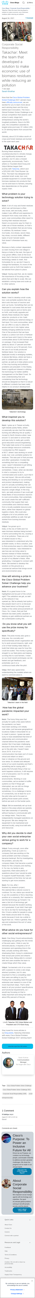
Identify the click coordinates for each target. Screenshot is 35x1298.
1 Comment (29, 18)
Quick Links (9, 1220)
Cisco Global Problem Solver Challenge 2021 (17, 1089)
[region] (17, 1288)
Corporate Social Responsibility (19, 8)
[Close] (32, 1281)
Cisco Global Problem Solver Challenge (19, 1085)
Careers (7, 1232)
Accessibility (8, 1267)
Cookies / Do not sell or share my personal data (15, 1262)
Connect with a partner (12, 1235)
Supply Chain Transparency (13, 1274)
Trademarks (8, 1271)
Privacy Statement (16, 1289)
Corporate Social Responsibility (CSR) (14, 1093)
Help (6, 1251)
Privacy (7, 1258)
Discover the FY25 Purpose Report (22, 1171)
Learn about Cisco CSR (22, 1210)
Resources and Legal (12, 1242)
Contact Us (8, 1228)
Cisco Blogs (14, 2)
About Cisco (8, 1224)
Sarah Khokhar (8, 91)
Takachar (15, 169)
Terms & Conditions (11, 1254)
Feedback (8, 1247)
